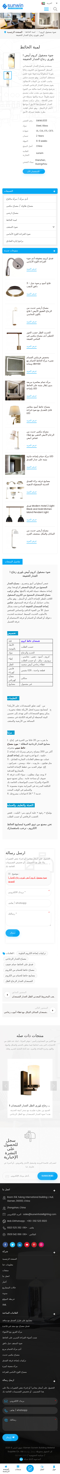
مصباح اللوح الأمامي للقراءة (14, 1372)
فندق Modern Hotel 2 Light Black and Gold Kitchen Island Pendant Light (40, 509)
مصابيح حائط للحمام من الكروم (20, 975)
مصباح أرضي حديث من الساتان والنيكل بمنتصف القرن (41, 532)
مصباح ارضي (12, 213)
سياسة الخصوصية (36, 1455)
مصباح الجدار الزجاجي (15, 959)
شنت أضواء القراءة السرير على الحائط (19, 1337)
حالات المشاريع (9, 1287)
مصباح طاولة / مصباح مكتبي (19, 206)
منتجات (5, 1270)
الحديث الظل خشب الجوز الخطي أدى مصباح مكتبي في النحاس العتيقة (40, 336)
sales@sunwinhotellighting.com (39, 1214)
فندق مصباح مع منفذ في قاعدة (15, 1326)
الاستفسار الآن (33, 171)
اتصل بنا (6, 1276)
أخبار (4, 1282)
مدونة (4, 1293)
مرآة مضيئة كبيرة (9, 1366)
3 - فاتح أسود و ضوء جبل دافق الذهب (39, 285)
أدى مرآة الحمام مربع (11, 1349)
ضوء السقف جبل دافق (12, 1343)
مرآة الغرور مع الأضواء (12, 1332)
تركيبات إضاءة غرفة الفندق (14, 1360)
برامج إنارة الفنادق (14, 241)
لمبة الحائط (11, 220)
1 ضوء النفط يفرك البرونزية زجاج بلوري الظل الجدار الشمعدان (30, 1106)
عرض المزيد (32, 268)
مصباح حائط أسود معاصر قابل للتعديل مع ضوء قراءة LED (39, 410)
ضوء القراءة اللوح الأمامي (18, 234)
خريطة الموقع (8, 1299)
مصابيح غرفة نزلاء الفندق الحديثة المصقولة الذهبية (38, 483)
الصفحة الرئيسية (14, 32)
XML (4, 1305)
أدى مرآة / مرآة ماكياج (17, 199)
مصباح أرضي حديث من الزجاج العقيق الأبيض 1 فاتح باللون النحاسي (39, 311)
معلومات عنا (7, 1264)
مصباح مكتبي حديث (11, 1355)
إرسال (8, 1437)
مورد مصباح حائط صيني (16, 746)
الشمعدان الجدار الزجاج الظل (19, 981)
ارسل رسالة (30, 1468)
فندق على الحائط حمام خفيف (19, 964)
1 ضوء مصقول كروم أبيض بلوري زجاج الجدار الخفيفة (27, 879)
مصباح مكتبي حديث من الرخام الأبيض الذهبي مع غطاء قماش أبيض (40, 435)
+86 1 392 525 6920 (37, 1221)
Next (53, 1086)
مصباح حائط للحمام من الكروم (19, 970)
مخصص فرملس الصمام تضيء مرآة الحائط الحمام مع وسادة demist (40, 361)
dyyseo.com (21, 1455)
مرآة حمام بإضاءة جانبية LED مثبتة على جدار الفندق (40, 458)
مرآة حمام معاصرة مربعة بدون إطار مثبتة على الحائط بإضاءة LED (39, 385)
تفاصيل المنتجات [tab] (12, 561)
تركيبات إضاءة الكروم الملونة (32, 953)
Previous (5, 1086)
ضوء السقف (12, 227)
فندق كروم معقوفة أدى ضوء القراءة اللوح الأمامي (40, 260)
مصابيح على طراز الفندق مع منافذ (17, 1320)
